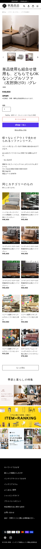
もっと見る (20, 368)
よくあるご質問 (10, 490)
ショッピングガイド (11, 495)
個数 (3, 105)
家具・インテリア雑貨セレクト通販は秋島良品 (22, 542)
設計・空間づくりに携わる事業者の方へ (19, 518)
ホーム (4, 12)
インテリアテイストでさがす (15, 478)
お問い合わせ (9, 512)
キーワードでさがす (11, 467)
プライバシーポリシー (12, 501)
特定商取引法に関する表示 (14, 507)
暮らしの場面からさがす (13, 473)
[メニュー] (37, 6)
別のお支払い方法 (20, 130)
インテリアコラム (11, 484)
